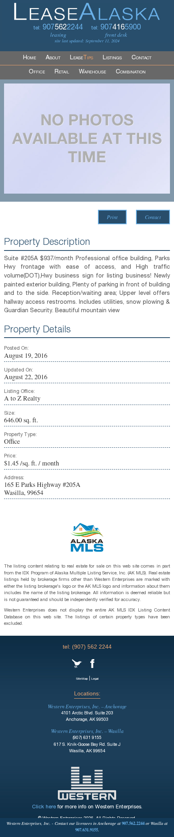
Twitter (77, 663)
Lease (81, 58)
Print (112, 217)
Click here (44, 807)
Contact (141, 58)
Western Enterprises (87, 783)
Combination (131, 72)
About (53, 58)
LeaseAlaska (87, 10)
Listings (112, 58)
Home (29, 58)
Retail (62, 72)
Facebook (92, 663)
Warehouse (92, 72)
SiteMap (82, 678)
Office (37, 72)
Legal (94, 678)
